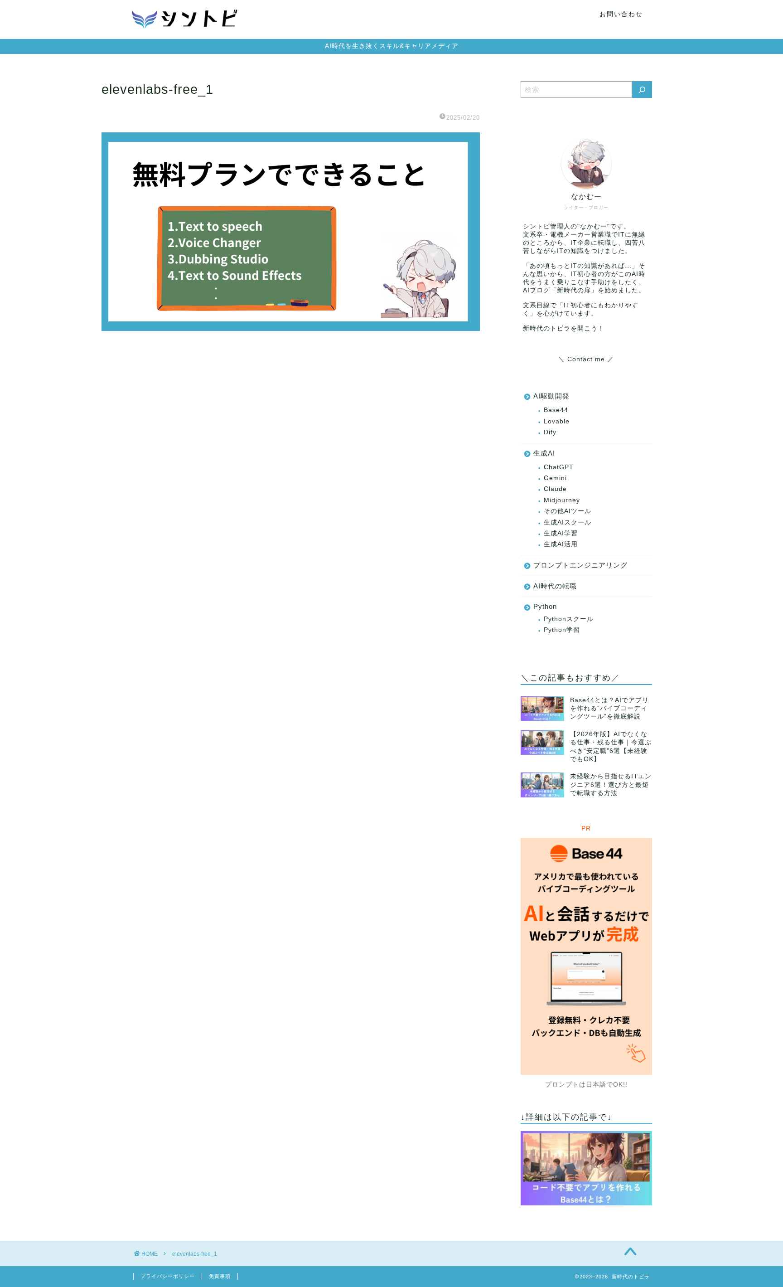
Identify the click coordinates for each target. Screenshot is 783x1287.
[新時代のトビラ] (185, 35)
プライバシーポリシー (167, 1276)
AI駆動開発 (551, 396)
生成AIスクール (567, 522)
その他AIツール (567, 511)
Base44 (556, 410)
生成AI (544, 453)
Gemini (555, 478)
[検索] (642, 89)
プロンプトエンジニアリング (580, 565)
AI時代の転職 (555, 586)
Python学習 (562, 630)
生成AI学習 (561, 533)
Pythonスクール (569, 619)
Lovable (557, 421)
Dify (550, 432)
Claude (555, 489)
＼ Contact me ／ (586, 359)
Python (545, 606)
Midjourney (562, 500)
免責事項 (220, 1276)
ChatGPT (559, 467)
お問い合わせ (621, 14)
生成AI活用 (561, 544)
